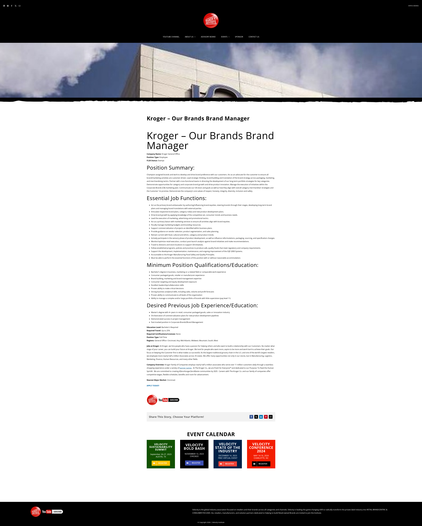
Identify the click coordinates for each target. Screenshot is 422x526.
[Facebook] (251, 416)
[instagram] (8, 6)
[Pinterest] (265, 416)
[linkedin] (4, 6)
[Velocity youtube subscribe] (163, 395)
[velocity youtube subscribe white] (46, 507)
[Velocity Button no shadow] (211, 14)
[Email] (270, 416)
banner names (186, 368)
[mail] (19, 6)
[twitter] (15, 6)
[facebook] (12, 6)
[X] (256, 416)
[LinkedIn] (261, 416)
